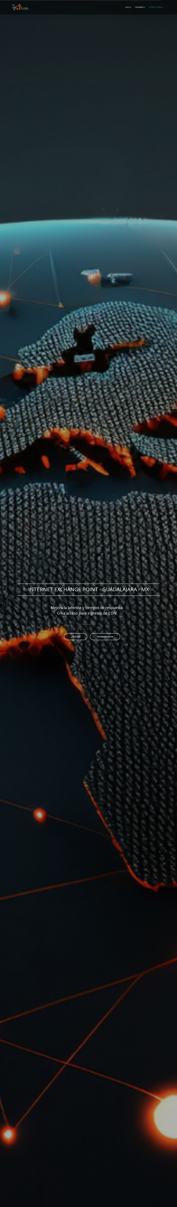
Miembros (140, 7)
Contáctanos (156, 7)
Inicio (128, 7)
